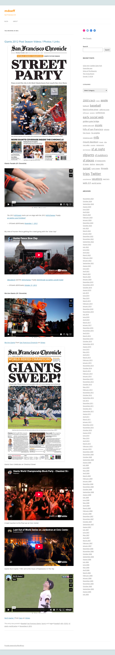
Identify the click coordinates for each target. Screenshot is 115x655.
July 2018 (86, 314)
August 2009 (87, 462)
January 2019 (87, 306)
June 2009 (86, 468)
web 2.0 (87, 183)
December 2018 (88, 309)
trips (86, 173)
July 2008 (86, 497)
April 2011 (86, 417)
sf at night (98, 149)
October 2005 (87, 586)
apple (104, 100)
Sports (44, 623)
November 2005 (88, 584)
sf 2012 (66, 623)
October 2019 (87, 287)
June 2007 (86, 532)
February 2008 (87, 511)
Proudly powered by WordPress (14, 645)
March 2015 (87, 357)
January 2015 (87, 363)
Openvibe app (87, 68)
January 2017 (87, 325)
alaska (98, 101)
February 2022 (87, 258)
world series (13, 626)
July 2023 (86, 228)
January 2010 (87, 449)
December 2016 (88, 328)
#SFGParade (41, 280)
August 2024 (87, 207)
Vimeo (42, 342)
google (98, 125)
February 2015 (87, 360)
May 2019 (86, 298)
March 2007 (87, 541)
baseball (57, 623)
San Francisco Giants (34, 623)
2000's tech (89, 100)
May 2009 (86, 471)
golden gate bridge (91, 121)
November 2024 (88, 199)
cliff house (86, 113)
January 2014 (87, 376)
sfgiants (88, 155)
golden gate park (88, 126)
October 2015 (87, 341)
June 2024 (86, 209)
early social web (93, 117)
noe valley (86, 145)
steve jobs (100, 164)
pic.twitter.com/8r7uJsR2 (54, 280)
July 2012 (86, 401)
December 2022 (88, 236)
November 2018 (88, 312)
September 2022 (88, 242)
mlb (61, 623)
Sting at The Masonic (90, 71)
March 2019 (87, 301)
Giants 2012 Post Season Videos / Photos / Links (32, 41)
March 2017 (87, 322)
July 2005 (86, 594)
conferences (100, 113)
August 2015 (87, 347)
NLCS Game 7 (9, 618)
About (15, 21)
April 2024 (86, 212)
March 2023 (87, 231)
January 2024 (87, 220)
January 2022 (87, 261)
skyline (92, 164)
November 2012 (88, 392)
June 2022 (86, 250)
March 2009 (87, 476)
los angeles (95, 133)
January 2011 (87, 422)
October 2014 (87, 368)
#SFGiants (17, 215)
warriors (106, 179)
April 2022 (86, 253)
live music (86, 133)
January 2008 (87, 514)
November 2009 (88, 454)
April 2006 (86, 570)
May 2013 (86, 387)
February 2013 (87, 390)
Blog (6, 21)
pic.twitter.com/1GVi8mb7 (16, 218)
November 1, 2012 (31, 223)
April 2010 (86, 441)
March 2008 (87, 508)
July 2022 (86, 247)
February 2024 (87, 218)
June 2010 (86, 436)
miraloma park (88, 138)
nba (105, 142)
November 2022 (88, 239)
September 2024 (88, 204)
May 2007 (86, 535)
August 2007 (87, 527)
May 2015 (86, 352)
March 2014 (87, 371)
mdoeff (9, 11)
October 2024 (87, 201)
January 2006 (87, 578)
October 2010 (87, 430)
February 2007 (87, 543)
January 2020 (87, 279)
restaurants (100, 145)
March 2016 (87, 336)
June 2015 (86, 349)
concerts (92, 113)
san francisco (87, 150)
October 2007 (87, 522)
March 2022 (87, 255)
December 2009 (88, 452)
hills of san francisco (93, 129)
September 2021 (88, 263)
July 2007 (86, 530)
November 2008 (88, 487)
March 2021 (87, 274)
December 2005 (88, 581)
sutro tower (95, 168)
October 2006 (87, 554)
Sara (20, 618)
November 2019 (88, 285)
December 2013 (88, 379)
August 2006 (87, 559)
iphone (106, 129)
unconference (87, 179)
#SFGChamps (50, 215)
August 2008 (87, 495)
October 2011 (87, 409)
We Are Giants (9, 342)
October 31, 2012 (31, 285)
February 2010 (87, 446)
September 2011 (88, 411)
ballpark (86, 106)
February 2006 (87, 576)
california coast (104, 110)
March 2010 (87, 444)
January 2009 (87, 481)
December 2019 (88, 282)
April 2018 (86, 320)
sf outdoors (101, 155)
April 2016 (86, 333)
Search (85, 46)
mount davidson (90, 142)
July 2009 (86, 465)
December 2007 (88, 516)
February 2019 (87, 304)
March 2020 (87, 277)
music (101, 142)
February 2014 (87, 374)
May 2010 (86, 438)
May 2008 (86, 503)
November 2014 (88, 366)
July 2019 (86, 293)
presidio (93, 145)
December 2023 (88, 223)
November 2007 (88, 519)
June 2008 (86, 500)
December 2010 (88, 425)
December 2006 (88, 549)
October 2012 (87, 395)
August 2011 (87, 414)
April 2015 (86, 355)
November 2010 (88, 427)
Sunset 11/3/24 (88, 76)
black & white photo (90, 109)
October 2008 (87, 489)
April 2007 (86, 538)
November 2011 (88, 406)
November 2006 (88, 551)
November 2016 (88, 331)
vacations (97, 178)
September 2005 (88, 589)
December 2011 (88, 403)
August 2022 (87, 244)
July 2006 (86, 562)
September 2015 (88, 344)
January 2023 (87, 234)
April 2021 (86, 271)
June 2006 (86, 565)
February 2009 (87, 479)
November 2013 (88, 382)
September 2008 (88, 492)
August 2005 (87, 592)
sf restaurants (100, 161)
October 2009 (87, 457)
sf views (86, 164)
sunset (87, 168)
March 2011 (87, 419)
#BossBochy (11, 280)
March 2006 (87, 573)
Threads (88, 38)
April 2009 (86, 473)
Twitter (96, 173)
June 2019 (86, 296)
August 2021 (87, 266)
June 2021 (86, 269)
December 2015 (88, 339)
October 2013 (87, 384)
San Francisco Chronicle (29, 342)
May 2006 (86, 567)
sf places (88, 160)
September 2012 (88, 398)
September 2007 (88, 524)
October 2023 (87, 226)
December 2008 (88, 484)
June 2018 (86, 317)
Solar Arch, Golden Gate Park (92, 66)
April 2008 (86, 506)
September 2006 (88, 557)
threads (104, 168)
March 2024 (87, 215)
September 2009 (88, 460)
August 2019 (87, 290)
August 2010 (87, 433)
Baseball (24, 623)
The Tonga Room (88, 74)
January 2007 (87, 546)
